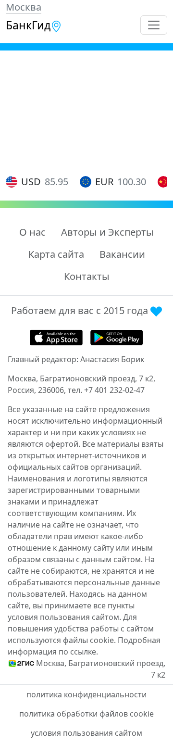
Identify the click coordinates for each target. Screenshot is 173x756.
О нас (32, 232)
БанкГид (28, 25)
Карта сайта (56, 254)
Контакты (87, 276)
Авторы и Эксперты (107, 232)
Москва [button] (23, 6)
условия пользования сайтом (86, 733)
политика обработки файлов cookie (86, 713)
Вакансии (122, 254)
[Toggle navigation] (153, 25)
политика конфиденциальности (86, 694)
